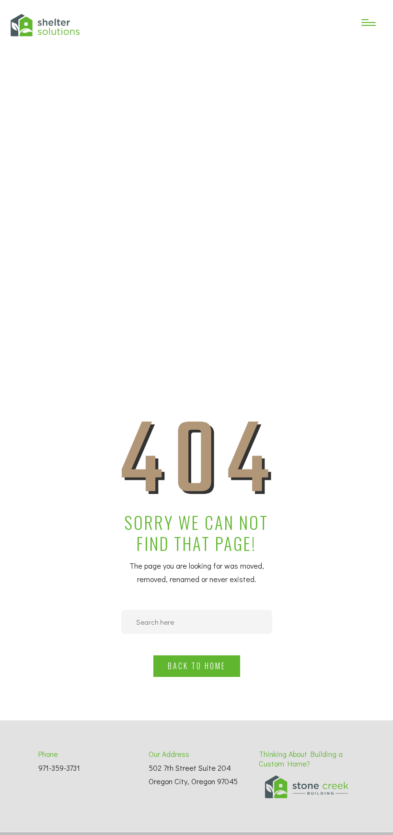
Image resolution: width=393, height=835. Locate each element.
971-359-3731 (59, 768)
